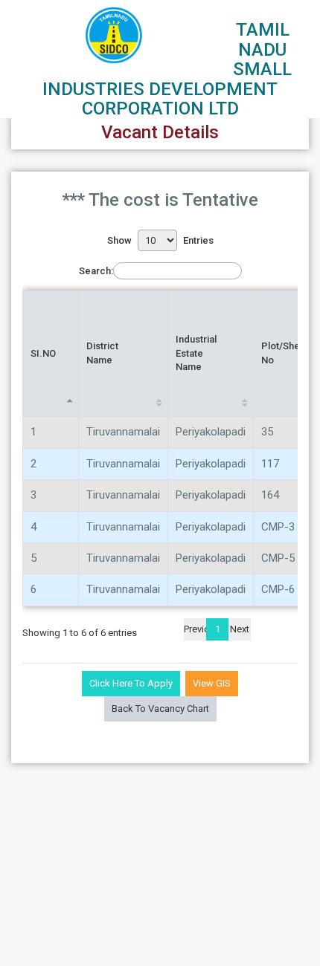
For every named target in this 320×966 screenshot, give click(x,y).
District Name (102, 353)
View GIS (212, 683)
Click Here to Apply (131, 683)
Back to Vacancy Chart (160, 708)
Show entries (160, 240)
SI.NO (43, 353)
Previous (195, 629)
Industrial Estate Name (196, 353)
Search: (96, 270)
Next (239, 629)
